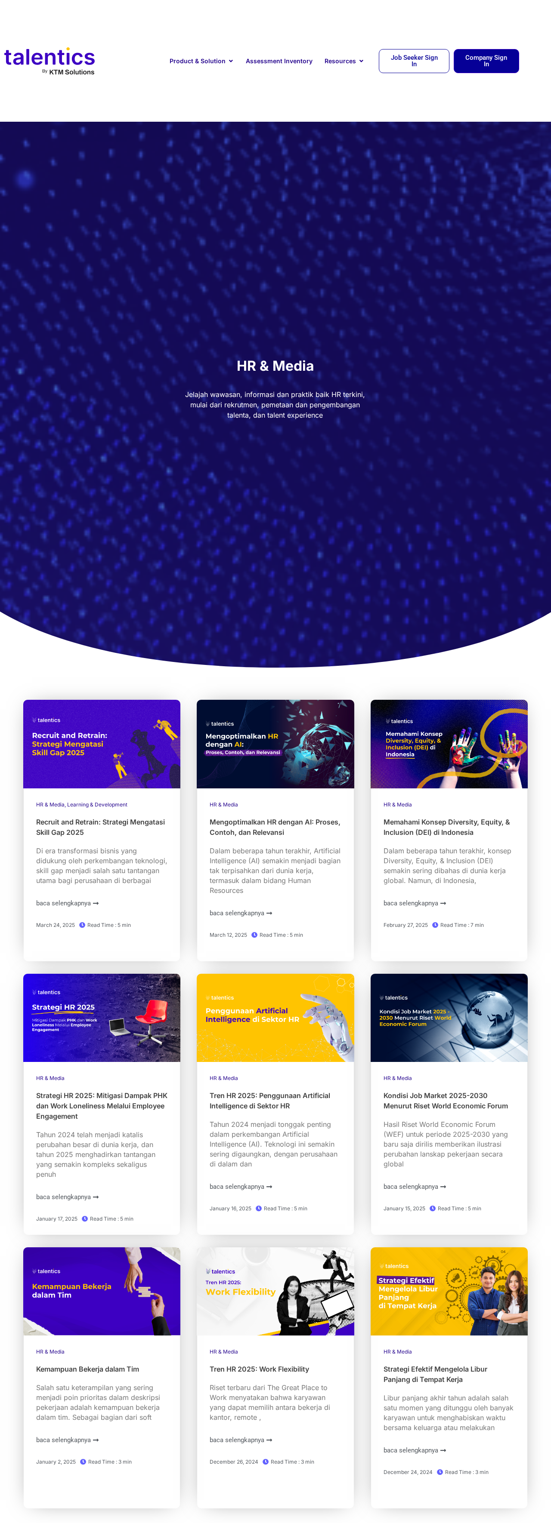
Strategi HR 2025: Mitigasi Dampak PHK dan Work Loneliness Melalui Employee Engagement (101, 1105)
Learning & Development (97, 804)
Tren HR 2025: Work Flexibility (260, 1369)
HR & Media (50, 804)
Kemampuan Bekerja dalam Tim (87, 1369)
